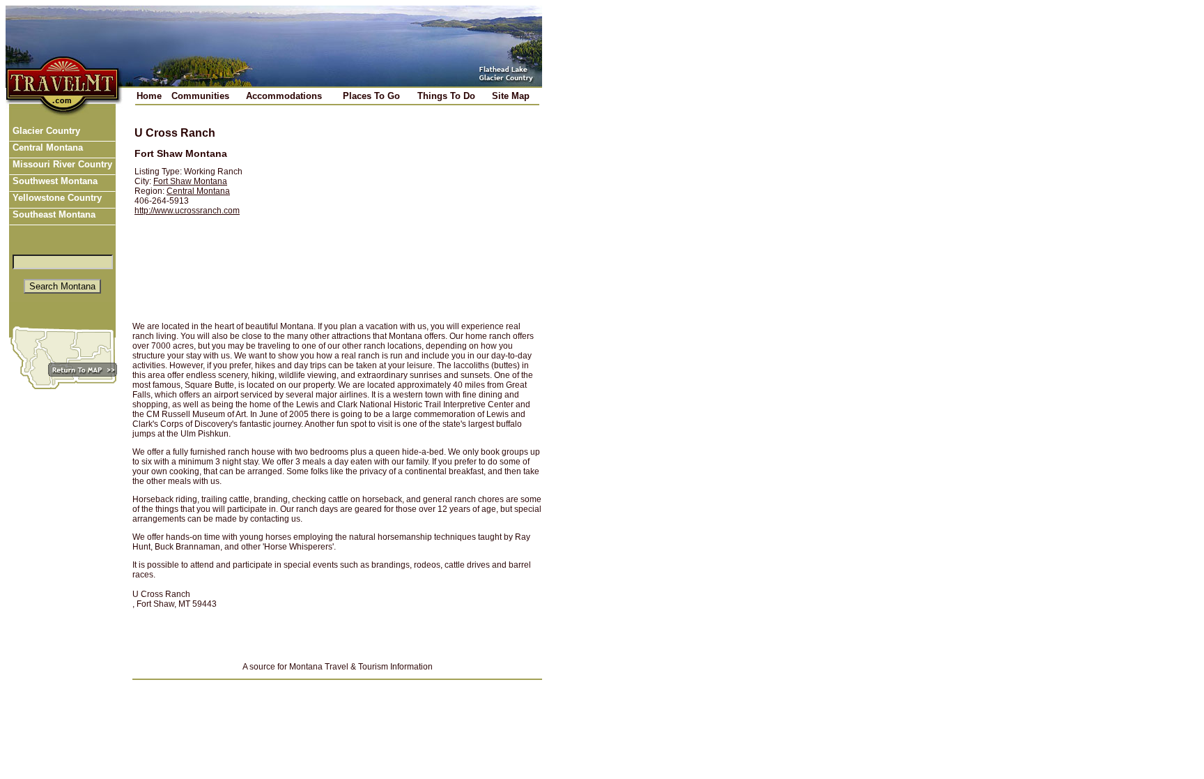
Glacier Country (45, 131)
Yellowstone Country (56, 197)
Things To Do (446, 96)
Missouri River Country (61, 164)
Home (149, 96)
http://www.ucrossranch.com (187, 210)
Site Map (511, 96)
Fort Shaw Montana (190, 181)
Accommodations (284, 96)
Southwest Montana (54, 181)
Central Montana (46, 147)
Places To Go (371, 96)
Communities (200, 96)
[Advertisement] (401, 214)
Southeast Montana (52, 214)
